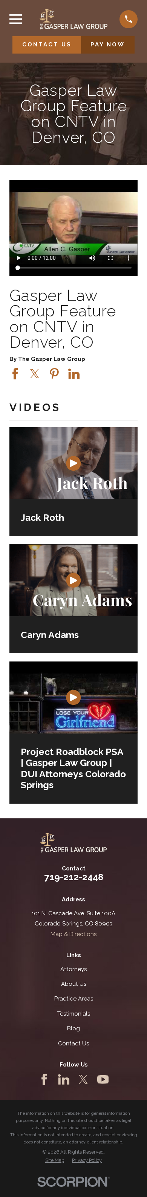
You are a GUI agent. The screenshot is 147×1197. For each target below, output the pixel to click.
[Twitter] (83, 1079)
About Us (73, 984)
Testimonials (73, 1013)
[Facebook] (44, 1079)
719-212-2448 (73, 877)
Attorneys (73, 969)
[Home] (73, 19)
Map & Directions (73, 934)
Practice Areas (73, 998)
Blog (73, 1028)
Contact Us (73, 1043)
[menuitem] (54, 1160)
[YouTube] (103, 1079)
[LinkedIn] (63, 1079)
